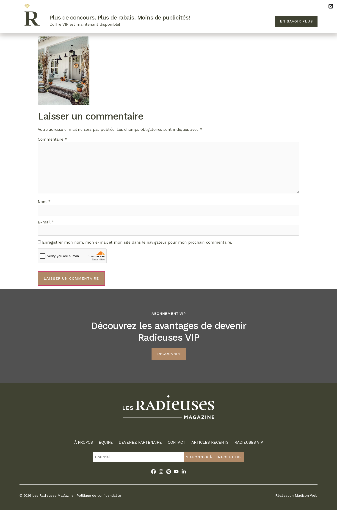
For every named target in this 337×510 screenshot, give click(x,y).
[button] (330, 6)
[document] (168, 255)
